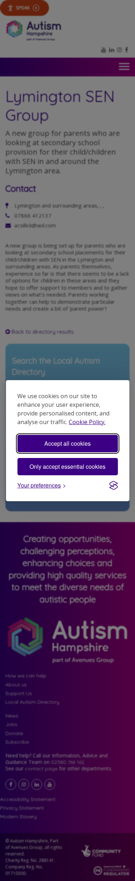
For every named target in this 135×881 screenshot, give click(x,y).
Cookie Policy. (87, 422)
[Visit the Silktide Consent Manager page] (113, 485)
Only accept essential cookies (67, 466)
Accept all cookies (67, 443)
